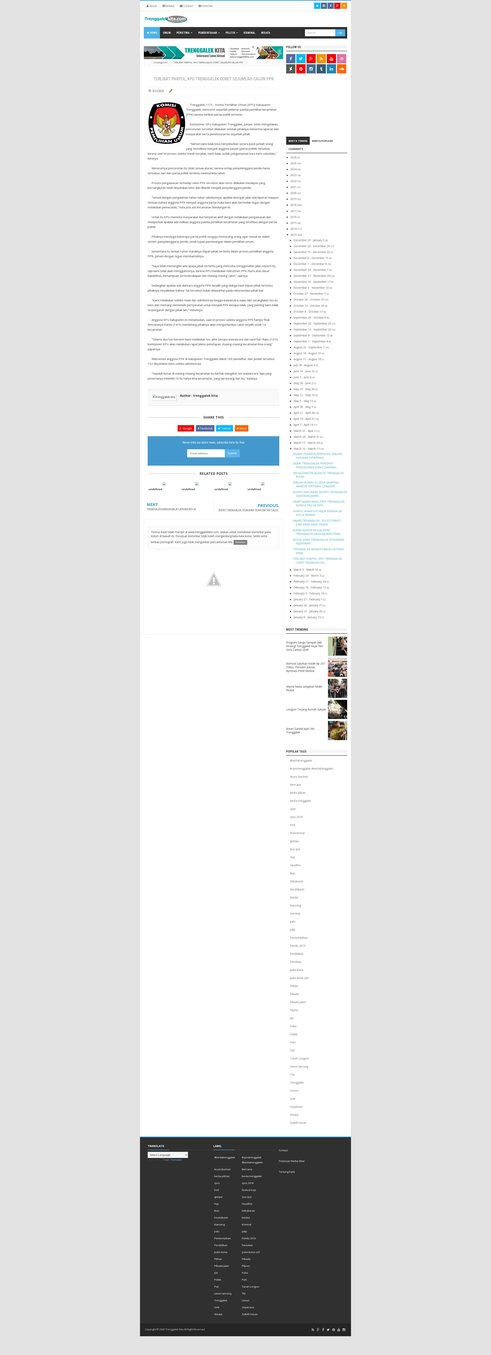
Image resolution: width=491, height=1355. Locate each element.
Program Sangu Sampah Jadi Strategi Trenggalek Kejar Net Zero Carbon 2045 (304, 646)
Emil (292, 825)
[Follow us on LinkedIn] (331, 68)
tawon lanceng (299, 1066)
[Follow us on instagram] (324, 6)
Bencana (295, 784)
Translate (176, 1160)
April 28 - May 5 (304, 407)
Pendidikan (296, 954)
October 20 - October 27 (309, 299)
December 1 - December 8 (311, 264)
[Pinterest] (333, 1329)
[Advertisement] (310, 106)
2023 (293, 175)
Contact (188, 6)
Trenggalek (297, 1082)
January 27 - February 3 (308, 599)
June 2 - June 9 (303, 377)
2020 (293, 193)
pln (292, 1018)
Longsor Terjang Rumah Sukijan (306, 709)
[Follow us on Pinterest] (301, 68)
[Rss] (313, 1329)
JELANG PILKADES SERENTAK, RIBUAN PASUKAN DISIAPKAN (317, 455)
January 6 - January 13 (307, 617)
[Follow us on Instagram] (311, 68)
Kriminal (295, 913)
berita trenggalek (300, 801)
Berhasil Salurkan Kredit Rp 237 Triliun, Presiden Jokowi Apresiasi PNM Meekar (305, 667)
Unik (292, 1098)
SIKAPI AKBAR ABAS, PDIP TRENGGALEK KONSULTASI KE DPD (318, 503)
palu (292, 921)
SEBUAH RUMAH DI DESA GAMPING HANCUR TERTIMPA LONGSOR (316, 484)
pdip (292, 929)
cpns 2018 (296, 817)
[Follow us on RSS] (321, 58)
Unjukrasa (296, 1106)
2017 (293, 211)
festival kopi (297, 833)
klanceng (295, 905)
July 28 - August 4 (305, 365)
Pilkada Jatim (298, 1002)
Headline (295, 865)
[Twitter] (328, 1329)
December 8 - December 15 (311, 258)
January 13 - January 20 (308, 611)
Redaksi (170, 6)
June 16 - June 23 (304, 371)
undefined (155, 489)
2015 (293, 223)
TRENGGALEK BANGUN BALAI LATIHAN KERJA (171, 509)
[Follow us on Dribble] (341, 58)
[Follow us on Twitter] (317, 6)
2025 (293, 163)
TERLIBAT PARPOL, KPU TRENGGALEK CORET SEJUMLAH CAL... (317, 560)
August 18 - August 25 (308, 353)
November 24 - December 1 (311, 270)
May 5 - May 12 (304, 401)
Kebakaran (296, 881)
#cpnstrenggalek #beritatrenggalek (311, 768)
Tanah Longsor (299, 1058)
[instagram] (344, 1329)
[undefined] (164, 483)
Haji (292, 857)
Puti (292, 1050)
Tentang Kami (287, 1171)
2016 (293, 217)
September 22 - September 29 (313, 323)
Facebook (206, 428)
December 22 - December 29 (312, 246)
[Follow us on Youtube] (331, 58)
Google (187, 428)
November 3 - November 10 (312, 287)
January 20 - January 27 (308, 605)
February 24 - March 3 (308, 575)
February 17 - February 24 (310, 581)
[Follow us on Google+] (337, 6)
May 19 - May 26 (304, 389)
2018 (293, 205)
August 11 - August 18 (308, 359)
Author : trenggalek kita (199, 396)
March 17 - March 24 (307, 443)
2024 (293, 169)
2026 (293, 157)
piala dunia (296, 970)
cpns (293, 809)
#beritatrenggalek (301, 760)
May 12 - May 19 (304, 395)
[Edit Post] (170, 90)
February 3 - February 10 (309, 593)
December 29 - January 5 (309, 240)
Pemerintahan (298, 937)
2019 (293, 199)
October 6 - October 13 (308, 311)
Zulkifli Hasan (298, 1123)
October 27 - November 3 (310, 293)
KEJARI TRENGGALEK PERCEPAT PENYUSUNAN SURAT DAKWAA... (315, 465)
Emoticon (240, 542)
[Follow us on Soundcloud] (341, 68)
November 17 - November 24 (312, 276)
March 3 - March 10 (306, 569)
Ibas (292, 873)
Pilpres (294, 1010)
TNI (292, 1074)
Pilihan (294, 986)
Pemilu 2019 (297, 945)
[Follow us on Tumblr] (321, 68)
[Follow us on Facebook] (331, 6)
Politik (293, 1034)
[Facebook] (323, 1329)
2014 (293, 229)
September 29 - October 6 (310, 317)
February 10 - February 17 (310, 587)
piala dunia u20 (299, 978)
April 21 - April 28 (304, 413)
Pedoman (207, 6)
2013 (293, 235)
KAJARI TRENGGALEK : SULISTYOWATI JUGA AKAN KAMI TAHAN (317, 522)
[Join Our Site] (344, 6)
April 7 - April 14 (304, 424)
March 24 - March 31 (307, 437)
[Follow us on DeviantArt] (290, 68)
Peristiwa (295, 962)
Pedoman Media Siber (292, 1161)
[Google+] (318, 1329)
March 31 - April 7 (305, 431)
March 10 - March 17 (307, 448)
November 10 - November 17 (312, 281)
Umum (294, 1090)
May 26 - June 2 (304, 383)
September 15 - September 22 (313, 329)
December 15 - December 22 (312, 252)
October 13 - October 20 (309, 305)
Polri (293, 1042)
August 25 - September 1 (309, 347)
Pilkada (294, 994)
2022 (293, 181)
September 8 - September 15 (312, 335)
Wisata (294, 1115)
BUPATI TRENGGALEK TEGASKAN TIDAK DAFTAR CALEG (248, 510)
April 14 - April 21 (304, 419)
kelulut (294, 897)
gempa (294, 841)
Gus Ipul (295, 849)
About (153, 6)
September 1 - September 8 (311, 341)
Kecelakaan (297, 889)
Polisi (293, 1026)
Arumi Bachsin (299, 776)
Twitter (225, 428)
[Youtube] (338, 1329)
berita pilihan (298, 793)
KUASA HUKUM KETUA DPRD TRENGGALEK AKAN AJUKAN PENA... (317, 532)
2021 (293, 187)
